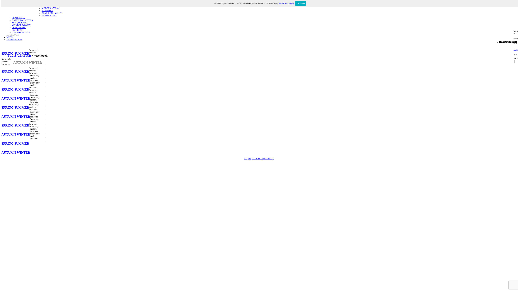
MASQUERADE (19, 23)
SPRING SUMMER (15, 53)
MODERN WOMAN (51, 8)
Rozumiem (301, 3)
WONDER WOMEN (21, 25)
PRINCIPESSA (19, 27)
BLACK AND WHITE (52, 13)
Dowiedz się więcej (286, 3)
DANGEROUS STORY (22, 20)
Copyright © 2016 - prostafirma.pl (259, 158)
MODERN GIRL (49, 15)
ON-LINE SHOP (508, 42)
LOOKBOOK (12, 35)
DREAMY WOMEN (21, 32)
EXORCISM (17, 30)
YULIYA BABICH (19, 55)
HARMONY (47, 10)
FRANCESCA (18, 18)
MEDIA (10, 37)
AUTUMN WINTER (15, 80)
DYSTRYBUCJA (14, 40)
